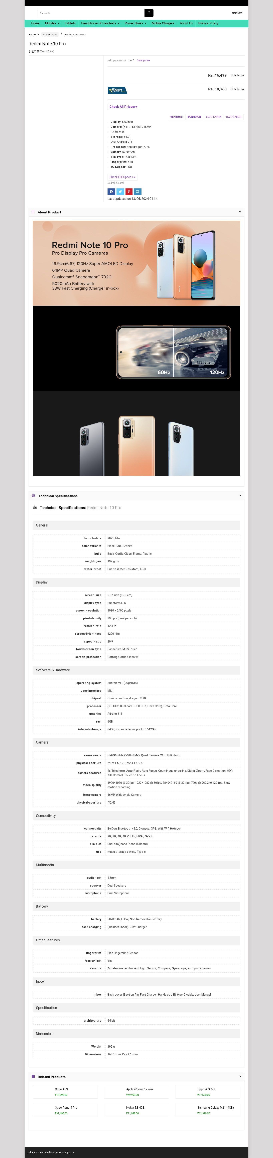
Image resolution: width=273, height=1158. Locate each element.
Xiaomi (120, 182)
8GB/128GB (233, 117)
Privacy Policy (208, 23)
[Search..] (148, 13)
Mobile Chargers (163, 23)
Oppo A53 (61, 1089)
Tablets (70, 23)
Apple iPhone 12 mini (139, 1089)
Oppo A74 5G (206, 1089)
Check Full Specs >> (123, 177)
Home (35, 23)
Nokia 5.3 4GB (135, 1107)
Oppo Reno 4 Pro (66, 1107)
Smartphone (50, 34)
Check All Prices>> (124, 107)
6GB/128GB (213, 117)
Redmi (111, 182)
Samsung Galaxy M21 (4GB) (215, 1107)
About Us (186, 23)
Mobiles (50, 23)
